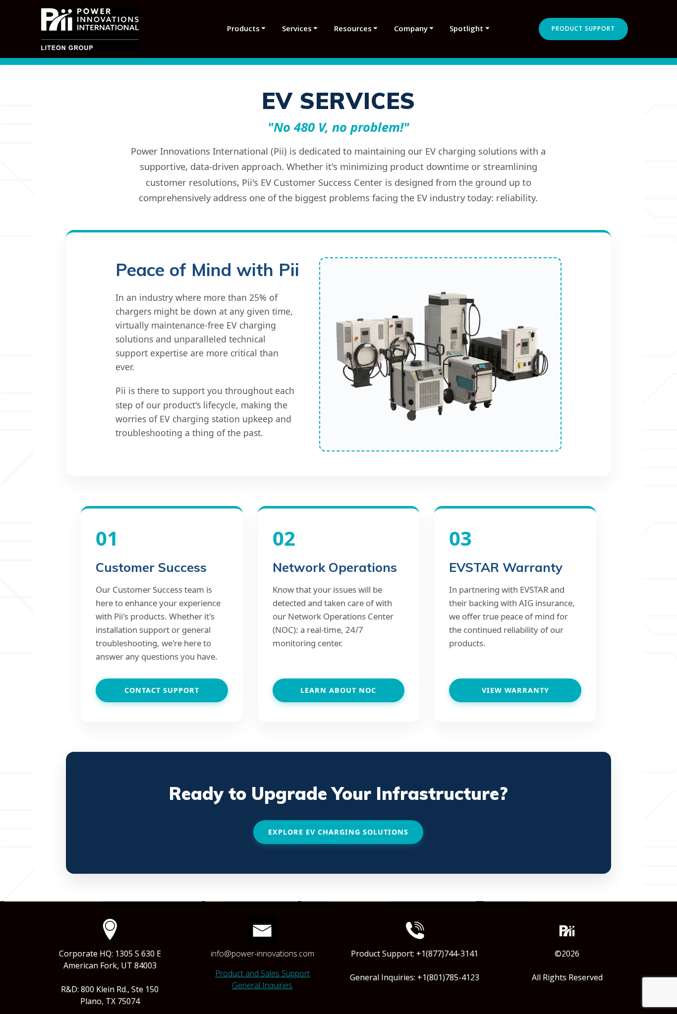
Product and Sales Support (262, 973)
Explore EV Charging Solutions (338, 832)
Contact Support (161, 690)
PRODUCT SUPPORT (583, 28)
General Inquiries (262, 985)
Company (411, 28)
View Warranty (515, 690)
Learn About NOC (338, 690)
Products (243, 28)
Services (297, 28)
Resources (353, 28)
